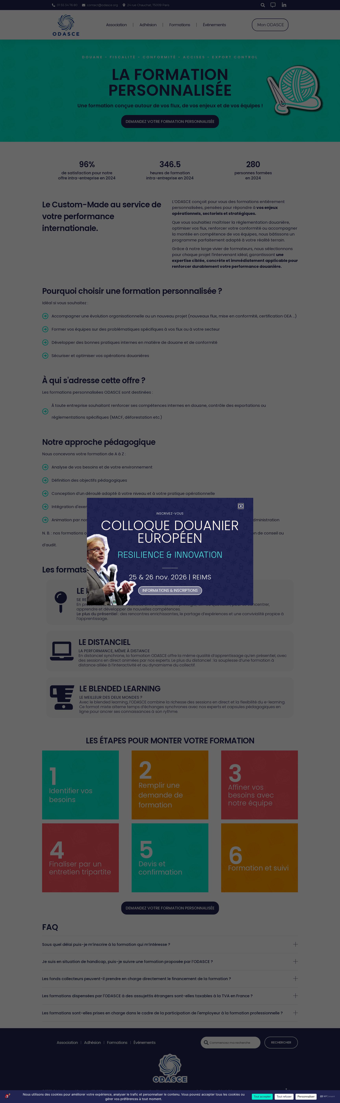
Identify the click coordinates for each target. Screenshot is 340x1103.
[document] (170, 551)
